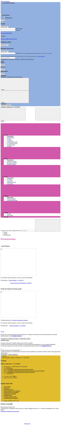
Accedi (2, 20)
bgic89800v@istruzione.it (20, 369)
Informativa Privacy (9, 389)
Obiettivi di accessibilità (10, 394)
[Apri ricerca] (47, 114)
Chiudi (2, 65)
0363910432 (9, 368)
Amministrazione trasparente (11, 398)
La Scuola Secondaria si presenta (19, 320)
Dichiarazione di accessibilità (11, 392)
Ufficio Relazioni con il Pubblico (12, 391)
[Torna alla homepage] (30, 107)
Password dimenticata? (6, 33)
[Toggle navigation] (13, 114)
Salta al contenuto (5, 1)
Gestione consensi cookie (10, 396)
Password (18, 30)
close (2, 121)
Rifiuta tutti (13, 338)
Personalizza (4, 338)
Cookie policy (7, 386)
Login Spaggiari (41, 56)
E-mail (17, 53)
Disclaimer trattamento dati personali (10, 411)
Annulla (3, 105)
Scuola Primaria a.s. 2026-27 (16, 280)
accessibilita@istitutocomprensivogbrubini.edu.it (25, 370)
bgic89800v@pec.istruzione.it (20, 372)
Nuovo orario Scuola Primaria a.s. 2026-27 (21, 283)
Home (5, 232)
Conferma (8, 105)
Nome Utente (19, 28)
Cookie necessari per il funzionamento (10, 350)
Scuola (5, 233)
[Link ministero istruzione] (8, 2)
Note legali (6, 388)
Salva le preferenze (12, 354)
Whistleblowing (8, 395)
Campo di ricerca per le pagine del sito (10, 230)
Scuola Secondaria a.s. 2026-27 (17, 325)
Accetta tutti (25, 338)
